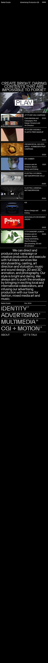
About (5, 335)
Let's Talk (30, 335)
